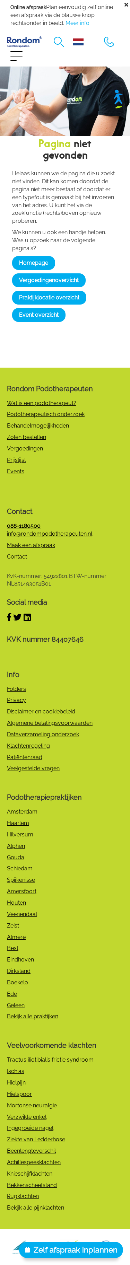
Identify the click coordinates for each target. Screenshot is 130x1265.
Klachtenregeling (28, 746)
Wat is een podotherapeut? (41, 403)
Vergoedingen (25, 448)
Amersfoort (21, 891)
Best (12, 948)
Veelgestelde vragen (33, 768)
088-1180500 (109, 41)
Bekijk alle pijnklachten (35, 1207)
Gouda (15, 857)
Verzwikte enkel (26, 1117)
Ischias (15, 1071)
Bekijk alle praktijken (32, 1016)
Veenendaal (22, 914)
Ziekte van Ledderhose (36, 1139)
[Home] (24, 42)
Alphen (16, 846)
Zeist (13, 925)
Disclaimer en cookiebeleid (41, 711)
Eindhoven (20, 959)
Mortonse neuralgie (32, 1105)
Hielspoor (19, 1094)
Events (15, 471)
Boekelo (17, 982)
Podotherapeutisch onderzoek (46, 414)
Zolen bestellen (26, 437)
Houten (16, 902)
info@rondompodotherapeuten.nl (49, 533)
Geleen (16, 1005)
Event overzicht (39, 314)
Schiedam (20, 868)
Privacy (16, 700)
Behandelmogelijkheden (38, 425)
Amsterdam (22, 811)
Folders (16, 689)
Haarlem (18, 823)
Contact (17, 556)
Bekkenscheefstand (32, 1185)
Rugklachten (23, 1196)
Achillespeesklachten (34, 1162)
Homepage (33, 263)
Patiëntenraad (24, 757)
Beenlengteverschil (31, 1151)
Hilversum (20, 834)
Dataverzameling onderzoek (43, 734)
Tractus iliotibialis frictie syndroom (50, 1059)
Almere (16, 937)
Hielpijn (16, 1082)
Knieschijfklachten (29, 1173)
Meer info (77, 23)
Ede (12, 994)
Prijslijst (16, 460)
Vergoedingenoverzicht (49, 280)
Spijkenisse (21, 880)
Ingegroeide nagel (30, 1128)
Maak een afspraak (31, 545)
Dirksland (19, 971)
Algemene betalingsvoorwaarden (50, 723)
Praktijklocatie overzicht (49, 297)
